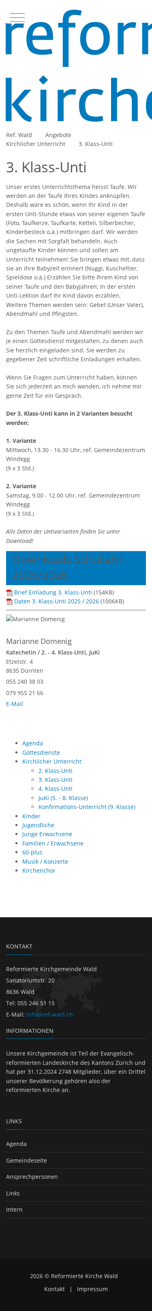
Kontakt (54, 1289)
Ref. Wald (19, 135)
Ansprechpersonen (32, 1176)
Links (13, 1193)
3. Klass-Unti (96, 144)
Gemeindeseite (26, 1160)
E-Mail (14, 704)
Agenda (16, 1144)
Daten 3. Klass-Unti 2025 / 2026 (56, 601)
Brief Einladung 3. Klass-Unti (53, 592)
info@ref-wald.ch (49, 1014)
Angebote (58, 135)
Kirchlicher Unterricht (35, 144)
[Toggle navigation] (16, 16)
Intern (14, 1209)
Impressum (92, 1289)
